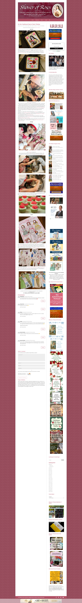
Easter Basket (21, 245)
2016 (50, 479)
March (51, 465)
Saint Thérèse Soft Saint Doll (41, 107)
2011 (50, 486)
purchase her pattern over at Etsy (25, 117)
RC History (58, 279)
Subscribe (56, 48)
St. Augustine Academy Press (59, 277)
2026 (50, 464)
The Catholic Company (57, 275)
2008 (50, 490)
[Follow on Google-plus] (63, 597)
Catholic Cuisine (59, 89)
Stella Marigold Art (27, 50)
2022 (50, 471)
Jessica (20, 25)
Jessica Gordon (22, 332)
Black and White (37, 247)
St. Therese (38, 25)
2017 (50, 478)
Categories (50, 496)
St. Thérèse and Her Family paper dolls (32, 267)
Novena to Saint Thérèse (56, 146)
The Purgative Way (59, 278)
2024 (50, 469)
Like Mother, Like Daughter (37, 27)
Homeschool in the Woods (56, 276)
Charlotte (36, 111)
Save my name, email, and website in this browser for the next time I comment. (29, 371)
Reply (43, 300)
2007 (50, 491)
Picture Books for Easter (56, 178)
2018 (50, 477)
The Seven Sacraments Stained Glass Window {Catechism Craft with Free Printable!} (58, 157)
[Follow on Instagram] (61, 597)
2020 (50, 474)
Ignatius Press (52, 275)
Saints (31, 25)
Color (32, 247)
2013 (50, 483)
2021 (50, 473)
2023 (50, 470)
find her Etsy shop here (27, 112)
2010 (50, 487)
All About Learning (61, 274)
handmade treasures (30, 116)
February (51, 466)
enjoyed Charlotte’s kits (29, 114)
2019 (50, 475)
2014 (50, 482)
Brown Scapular (27, 25)
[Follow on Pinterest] (58, 597)
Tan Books (50, 278)
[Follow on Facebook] (56, 597)
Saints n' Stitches (34, 25)
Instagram (30, 102)
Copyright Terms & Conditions (56, 589)
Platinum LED (54, 278)
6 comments (42, 25)
